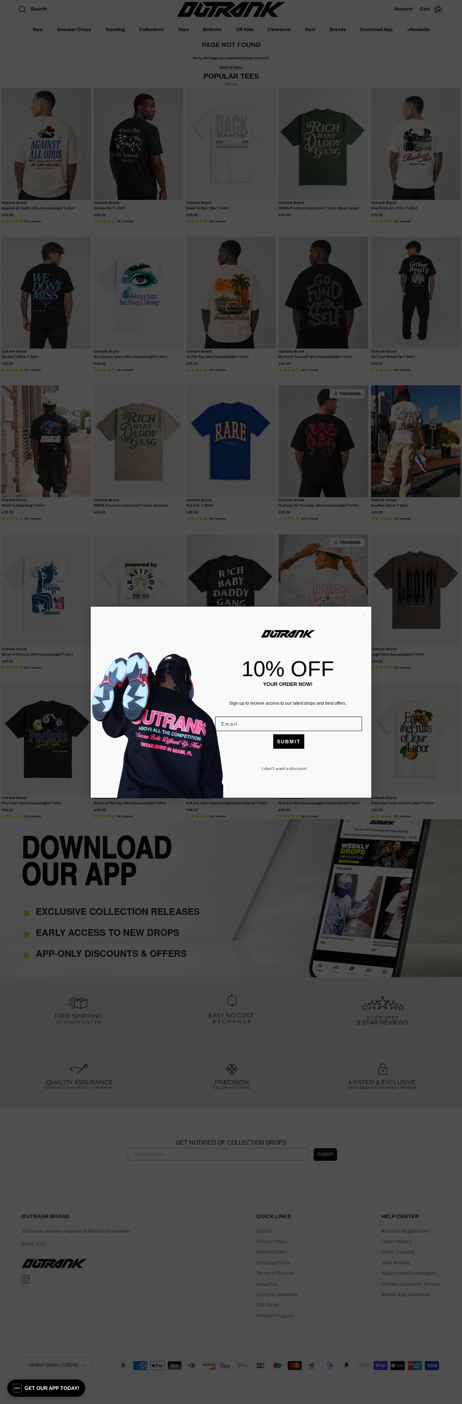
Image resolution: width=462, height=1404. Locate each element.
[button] (46, 1388)
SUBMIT (289, 741)
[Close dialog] (363, 614)
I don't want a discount (284, 768)
